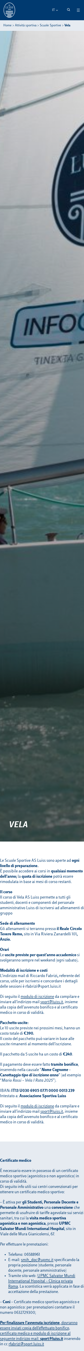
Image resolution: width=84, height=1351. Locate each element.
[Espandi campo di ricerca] (68, 9)
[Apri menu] (78, 10)
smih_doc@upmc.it (37, 1260)
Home (7, 25)
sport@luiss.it (51, 1002)
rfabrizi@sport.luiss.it (26, 1344)
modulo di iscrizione (37, 997)
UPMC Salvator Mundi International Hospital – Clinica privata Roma (41, 1281)
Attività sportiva (25, 25)
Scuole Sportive (50, 25)
